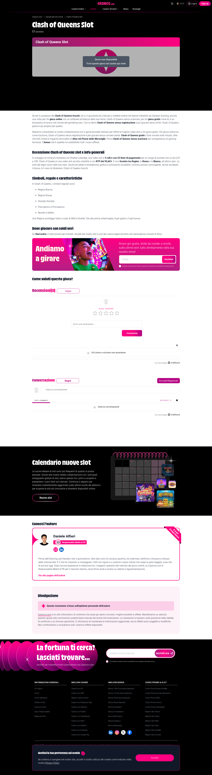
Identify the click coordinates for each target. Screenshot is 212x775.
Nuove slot (46, 497)
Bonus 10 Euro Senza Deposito (120, 693)
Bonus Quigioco (114, 721)
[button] (95, 313)
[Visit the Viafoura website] (174, 362)
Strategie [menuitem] (136, 9)
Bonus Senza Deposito (117, 702)
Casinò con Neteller (78, 726)
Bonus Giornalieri (114, 707)
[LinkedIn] (110, 732)
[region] (106, 326)
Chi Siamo (38, 689)
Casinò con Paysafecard (80, 716)
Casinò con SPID (77, 693)
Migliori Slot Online (152, 712)
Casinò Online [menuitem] (78, 9)
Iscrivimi (168, 259)
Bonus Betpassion (115, 726)
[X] (123, 732)
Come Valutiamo (40, 698)
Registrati (109, 309)
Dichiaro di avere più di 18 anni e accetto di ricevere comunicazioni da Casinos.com (148, 266)
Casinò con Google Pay (80, 735)
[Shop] (172, 3)
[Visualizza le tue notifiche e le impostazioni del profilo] (177, 345)
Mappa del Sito (40, 716)
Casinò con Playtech (79, 707)
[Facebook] (129, 732)
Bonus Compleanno (116, 712)
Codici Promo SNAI (152, 698)
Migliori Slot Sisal (151, 726)
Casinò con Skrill (77, 721)
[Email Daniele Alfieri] (55, 549)
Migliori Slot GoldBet (153, 730)
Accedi (101, 309)
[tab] (41, 400)
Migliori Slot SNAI (152, 721)
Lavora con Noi (40, 707)
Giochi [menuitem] (93, 9)
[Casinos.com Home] (106, 3)
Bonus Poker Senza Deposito (119, 698)
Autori (36, 693)
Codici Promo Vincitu (153, 702)
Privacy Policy (52, 763)
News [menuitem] (125, 9)
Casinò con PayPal (78, 712)
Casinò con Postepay (79, 730)
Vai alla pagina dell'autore (51, 575)
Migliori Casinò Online (79, 698)
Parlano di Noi (39, 702)
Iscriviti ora (162, 653)
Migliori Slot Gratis (152, 716)
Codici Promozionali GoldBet (156, 689)
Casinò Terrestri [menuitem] (110, 9)
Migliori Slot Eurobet (153, 735)
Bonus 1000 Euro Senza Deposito (121, 689)
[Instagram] (117, 732)
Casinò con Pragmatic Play (81, 702)
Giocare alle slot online (54, 17)
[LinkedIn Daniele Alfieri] (61, 549)
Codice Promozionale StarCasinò (157, 693)
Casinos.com (37, 17)
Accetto (155, 757)
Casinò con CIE (77, 689)
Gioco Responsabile (42, 712)
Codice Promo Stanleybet (155, 707)
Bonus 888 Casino (115, 716)
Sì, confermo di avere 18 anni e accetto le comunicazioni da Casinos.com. (132, 661)
